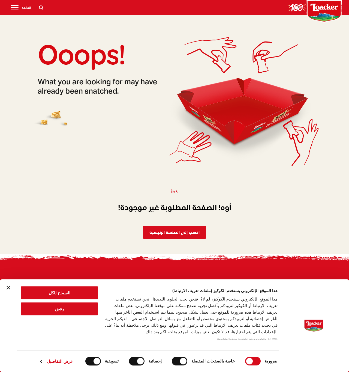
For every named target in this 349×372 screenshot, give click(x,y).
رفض (59, 308)
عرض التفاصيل (60, 361)
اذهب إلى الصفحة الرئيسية (174, 232)
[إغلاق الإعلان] (8, 288)
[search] (41, 7)
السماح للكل (59, 292)
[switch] (181, 361)
